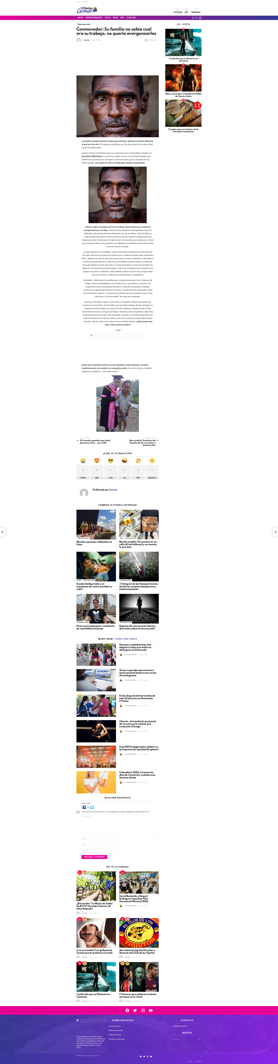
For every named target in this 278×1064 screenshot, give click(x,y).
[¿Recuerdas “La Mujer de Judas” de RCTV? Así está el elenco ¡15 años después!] (96, 886)
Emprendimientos (115, 1026)
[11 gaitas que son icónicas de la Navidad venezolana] (183, 113)
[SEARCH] (196, 18)
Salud (79, 580)
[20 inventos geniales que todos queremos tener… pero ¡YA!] (2, 532)
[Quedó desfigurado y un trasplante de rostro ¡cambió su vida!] (96, 566)
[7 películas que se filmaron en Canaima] (96, 977)
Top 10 (107, 18)
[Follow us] (193, 18)
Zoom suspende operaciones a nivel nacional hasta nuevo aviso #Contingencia (137, 673)
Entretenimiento (94, 18)
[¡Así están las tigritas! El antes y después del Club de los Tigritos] (139, 933)
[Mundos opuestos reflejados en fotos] (96, 524)
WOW (115, 18)
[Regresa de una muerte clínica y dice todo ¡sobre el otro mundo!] (139, 609)
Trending (195, 12)
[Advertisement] (117, 59)
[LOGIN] (200, 18)
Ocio (121, 538)
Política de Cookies (115, 1035)
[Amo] (85, 872)
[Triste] (122, 553)
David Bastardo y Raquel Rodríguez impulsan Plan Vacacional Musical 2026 (133, 899)
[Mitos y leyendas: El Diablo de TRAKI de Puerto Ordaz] (183, 77)
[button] (84, 808)
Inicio (78, 1)
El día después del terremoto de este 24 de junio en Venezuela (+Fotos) (137, 698)
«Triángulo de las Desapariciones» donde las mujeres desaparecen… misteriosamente (138, 586)
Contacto (85, 1)
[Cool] (127, 963)
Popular (178, 12)
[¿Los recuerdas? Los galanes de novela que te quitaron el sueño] (96, 933)
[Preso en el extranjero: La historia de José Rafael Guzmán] (96, 609)
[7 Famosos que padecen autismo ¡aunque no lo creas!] (139, 977)
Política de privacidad (116, 1030)
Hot (186, 12)
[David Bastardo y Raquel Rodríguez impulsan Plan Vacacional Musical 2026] (139, 882)
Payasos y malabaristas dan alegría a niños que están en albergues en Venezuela (135, 647)
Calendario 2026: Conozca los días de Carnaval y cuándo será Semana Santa (137, 775)
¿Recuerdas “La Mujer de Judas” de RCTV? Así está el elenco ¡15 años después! (94, 906)
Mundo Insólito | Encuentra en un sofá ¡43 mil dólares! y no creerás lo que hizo (138, 544)
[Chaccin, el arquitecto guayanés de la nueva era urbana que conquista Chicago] (96, 731)
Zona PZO (131, 18)
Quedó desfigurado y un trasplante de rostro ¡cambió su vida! (94, 586)
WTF (122, 18)
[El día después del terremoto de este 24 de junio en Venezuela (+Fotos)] (96, 706)
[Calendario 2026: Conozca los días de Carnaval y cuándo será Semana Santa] (96, 782)
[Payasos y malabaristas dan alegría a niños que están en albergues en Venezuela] (96, 655)
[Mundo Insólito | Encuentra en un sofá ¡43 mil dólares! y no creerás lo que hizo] (139, 524)
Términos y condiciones (117, 1039)
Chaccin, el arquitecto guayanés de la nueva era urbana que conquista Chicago (137, 724)
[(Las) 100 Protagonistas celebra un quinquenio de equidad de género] (96, 757)
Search (199, 1039)
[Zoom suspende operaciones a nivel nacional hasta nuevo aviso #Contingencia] (96, 680)
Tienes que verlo (83, 538)
